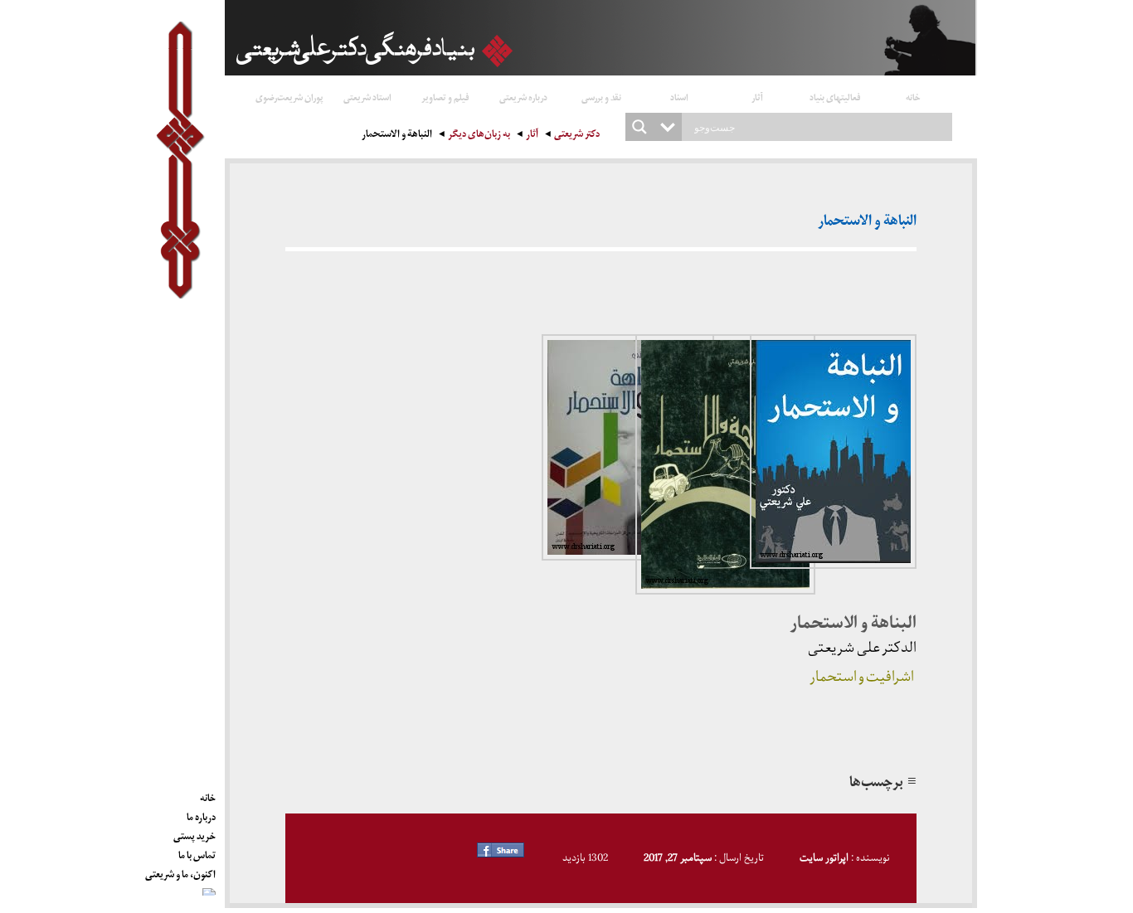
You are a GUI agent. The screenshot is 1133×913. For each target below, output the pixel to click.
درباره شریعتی (523, 96)
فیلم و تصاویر (445, 96)
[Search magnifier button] (639, 127)
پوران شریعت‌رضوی (289, 96)
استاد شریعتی (367, 96)
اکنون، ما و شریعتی (180, 871)
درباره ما (201, 814)
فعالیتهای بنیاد (835, 96)
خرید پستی (194, 833)
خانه (913, 96)
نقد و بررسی (601, 96)
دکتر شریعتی (577, 135)
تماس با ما (197, 852)
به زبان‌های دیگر (479, 135)
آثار (757, 96)
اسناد (679, 96)
